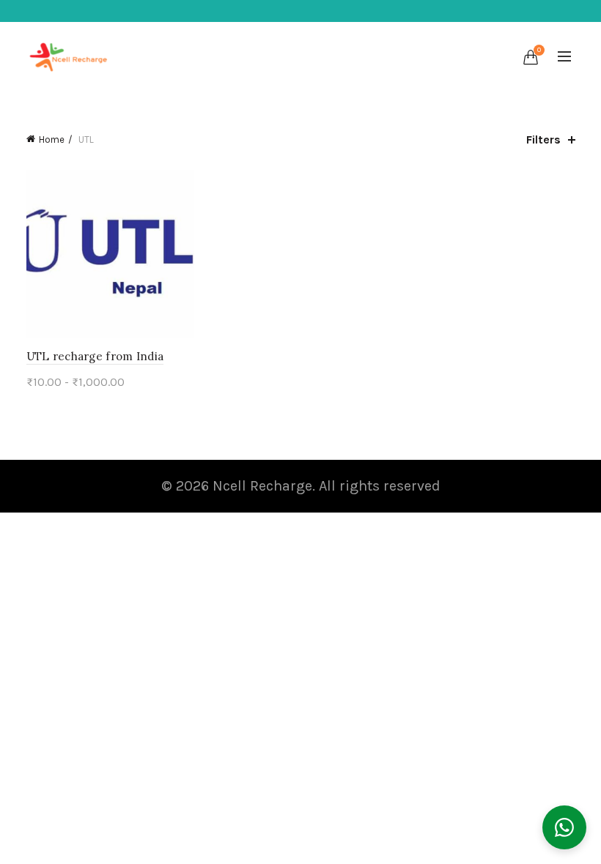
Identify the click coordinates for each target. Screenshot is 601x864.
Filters (543, 139)
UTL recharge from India (95, 356)
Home (51, 139)
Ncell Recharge (262, 485)
